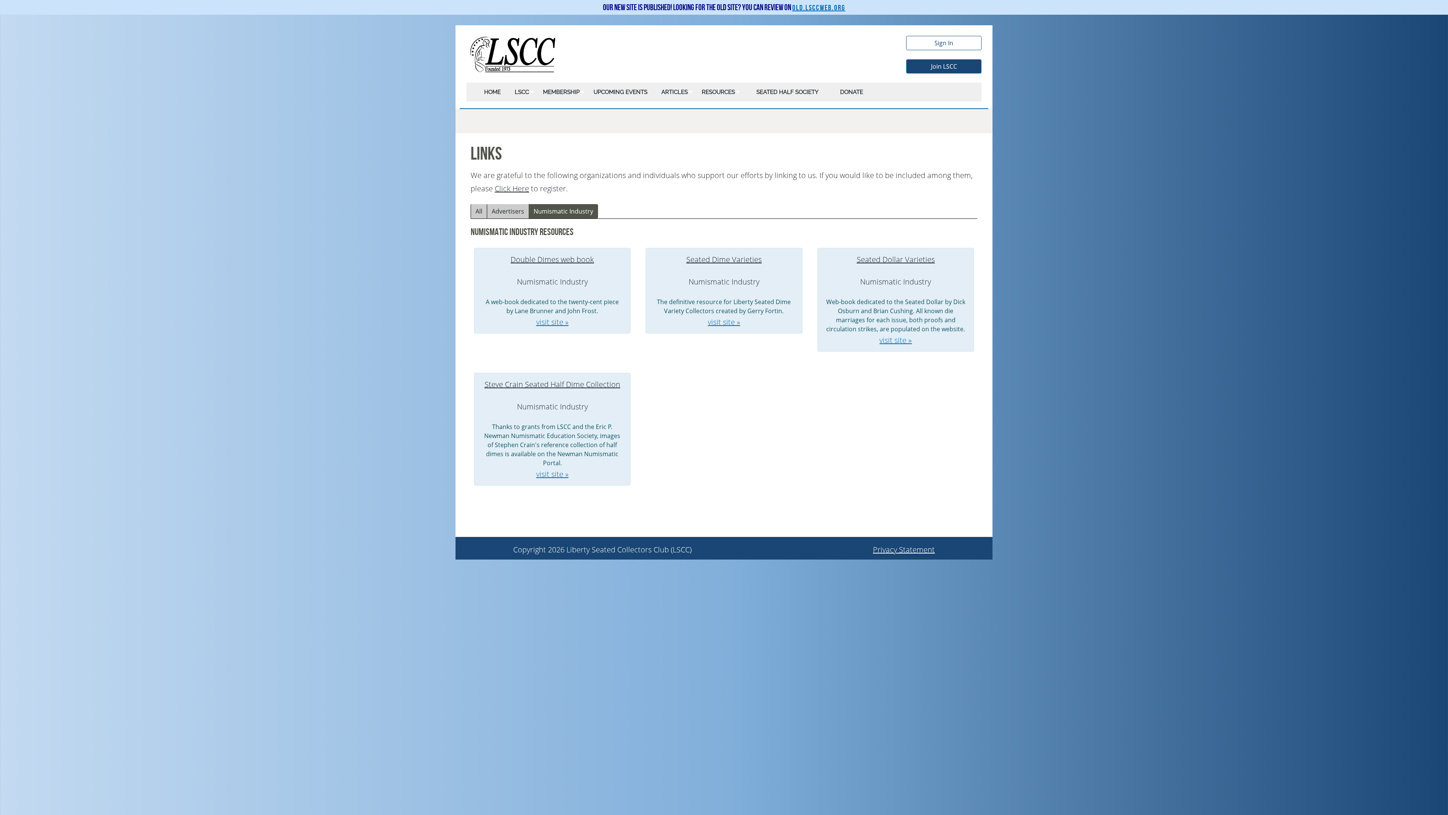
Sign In (943, 43)
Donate (851, 92)
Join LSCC (944, 66)
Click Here (512, 188)
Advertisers (508, 211)
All (479, 211)
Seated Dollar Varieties (896, 259)
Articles (674, 92)
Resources (718, 92)
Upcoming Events (620, 92)
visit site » (552, 322)
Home (492, 92)
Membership (561, 92)
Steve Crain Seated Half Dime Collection (552, 384)
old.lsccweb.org (818, 7)
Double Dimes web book (552, 259)
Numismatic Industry (563, 211)
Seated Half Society (787, 92)
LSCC (522, 92)
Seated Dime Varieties (724, 259)
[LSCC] (513, 54)
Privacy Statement (904, 549)
